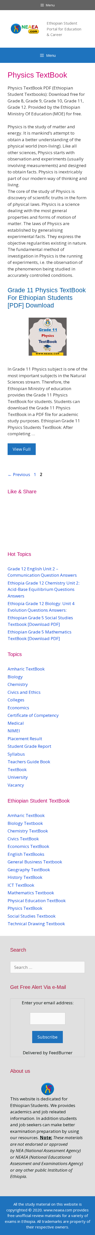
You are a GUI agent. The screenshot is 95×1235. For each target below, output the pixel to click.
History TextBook (25, 877)
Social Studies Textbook (31, 916)
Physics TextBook (25, 908)
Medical (16, 723)
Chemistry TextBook (28, 831)
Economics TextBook (28, 846)
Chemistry (18, 684)
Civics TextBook (23, 839)
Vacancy (16, 785)
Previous (19, 474)
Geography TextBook (29, 870)
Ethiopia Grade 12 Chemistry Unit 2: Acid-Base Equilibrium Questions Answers (44, 589)
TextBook (17, 769)
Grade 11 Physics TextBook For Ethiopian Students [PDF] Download (47, 297)
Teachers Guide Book (29, 762)
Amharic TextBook (26, 669)
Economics (18, 708)
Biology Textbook (25, 823)
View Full (22, 449)
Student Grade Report (29, 746)
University (18, 777)
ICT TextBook (21, 885)
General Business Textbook (35, 862)
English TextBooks (26, 854)
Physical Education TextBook (37, 900)
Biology (15, 677)
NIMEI (14, 731)
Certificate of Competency (33, 715)
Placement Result (25, 738)
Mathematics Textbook (31, 893)
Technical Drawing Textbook (36, 924)
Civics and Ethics (24, 692)
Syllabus (16, 754)
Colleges (16, 700)
